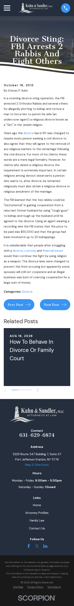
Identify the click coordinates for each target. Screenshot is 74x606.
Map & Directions (37, 465)
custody (30, 251)
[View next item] (37, 390)
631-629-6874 (37, 435)
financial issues (53, 251)
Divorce (27, 292)
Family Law (37, 520)
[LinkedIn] (45, 546)
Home (37, 505)
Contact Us (37, 528)
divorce (28, 133)
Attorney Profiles (37, 513)
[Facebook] (29, 546)
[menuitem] (18, 587)
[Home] (35, 8)
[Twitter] (37, 546)
